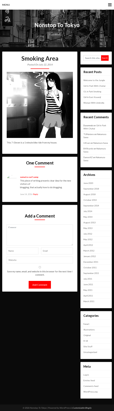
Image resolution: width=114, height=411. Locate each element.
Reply (35, 194)
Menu (6, 4)
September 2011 (91, 273)
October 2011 (90, 267)
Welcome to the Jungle (94, 80)
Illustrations (89, 329)
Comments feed (90, 386)
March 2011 (88, 301)
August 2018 (89, 194)
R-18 (85, 341)
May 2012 (87, 239)
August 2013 (89, 222)
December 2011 (90, 262)
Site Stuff (87, 346)
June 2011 (88, 284)
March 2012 (88, 250)
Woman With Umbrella (93, 102)
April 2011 (88, 295)
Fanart (86, 324)
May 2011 (87, 290)
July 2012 (87, 233)
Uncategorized (90, 352)
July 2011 (87, 279)
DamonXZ (88, 157)
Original (87, 335)
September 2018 (91, 188)
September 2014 (91, 205)
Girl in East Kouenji (92, 97)
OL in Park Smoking (92, 91)
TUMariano (88, 134)
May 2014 (87, 217)
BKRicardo (88, 148)
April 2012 (88, 245)
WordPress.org (90, 391)
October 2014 (90, 200)
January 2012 (89, 256)
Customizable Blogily (81, 408)
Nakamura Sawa (100, 143)
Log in (86, 375)
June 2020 (88, 183)
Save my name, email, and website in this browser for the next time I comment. (40, 273)
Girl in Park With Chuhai (94, 86)
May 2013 (87, 228)
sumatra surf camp (29, 177)
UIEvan (86, 143)
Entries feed (89, 380)
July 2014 (87, 211)
